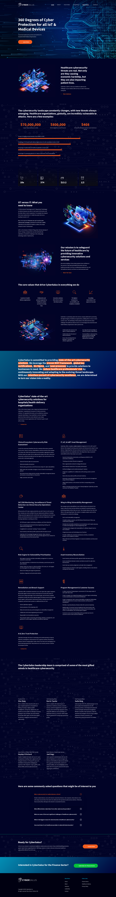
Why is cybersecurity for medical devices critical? (47, 794)
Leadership (67, 888)
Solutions (67, 886)
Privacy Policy (85, 886)
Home (66, 881)
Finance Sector (85, 881)
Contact (66, 891)
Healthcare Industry (86, 884)
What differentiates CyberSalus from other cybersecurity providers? (52, 809)
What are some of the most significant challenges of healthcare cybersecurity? (55, 814)
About (66, 884)
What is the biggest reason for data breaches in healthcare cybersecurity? (54, 819)
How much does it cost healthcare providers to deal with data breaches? (53, 825)
